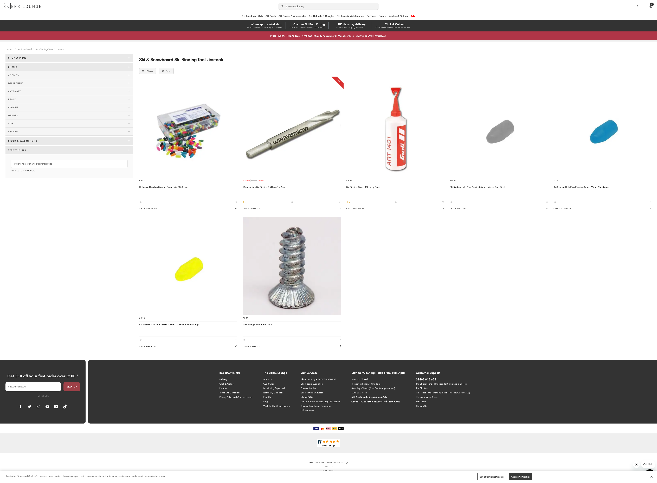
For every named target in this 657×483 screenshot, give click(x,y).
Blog (265, 401)
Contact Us (421, 405)
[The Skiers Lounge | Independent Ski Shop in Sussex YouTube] (47, 406)
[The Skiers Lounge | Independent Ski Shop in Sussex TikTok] (65, 406)
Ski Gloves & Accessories (292, 16)
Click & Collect (226, 383)
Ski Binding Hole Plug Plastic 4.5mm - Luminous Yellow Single (169, 324)
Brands (382, 16)
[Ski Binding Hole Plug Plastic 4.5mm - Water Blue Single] (602, 128)
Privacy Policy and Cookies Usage (235, 397)
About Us (267, 379)
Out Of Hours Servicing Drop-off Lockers (320, 401)
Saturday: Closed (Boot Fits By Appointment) (373, 388)
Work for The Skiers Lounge (276, 405)
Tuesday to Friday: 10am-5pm (366, 383)
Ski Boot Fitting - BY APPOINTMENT (318, 379)
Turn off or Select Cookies (491, 476)
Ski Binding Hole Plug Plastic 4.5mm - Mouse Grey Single (478, 187)
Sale (412, 16)
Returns (223, 388)
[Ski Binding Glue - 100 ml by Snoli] (395, 128)
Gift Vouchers (307, 410)
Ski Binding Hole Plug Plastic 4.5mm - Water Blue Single (581, 187)
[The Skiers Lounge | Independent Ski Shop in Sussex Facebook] (20, 406)
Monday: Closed (359, 379)
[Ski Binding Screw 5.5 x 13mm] (292, 266)
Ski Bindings (249, 16)
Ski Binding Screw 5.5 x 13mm (257, 324)
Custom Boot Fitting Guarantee (316, 405)
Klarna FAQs (307, 397)
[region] (328, 477)
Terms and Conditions (229, 392)
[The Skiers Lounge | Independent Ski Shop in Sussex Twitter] (29, 406)
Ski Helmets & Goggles (321, 16)
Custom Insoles (308, 388)
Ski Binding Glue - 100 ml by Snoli (362, 187)
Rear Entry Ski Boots (273, 392)
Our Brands (268, 383)
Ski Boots (271, 16)
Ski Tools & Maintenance (350, 16)
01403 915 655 (426, 379)
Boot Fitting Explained (274, 388)
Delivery (223, 379)
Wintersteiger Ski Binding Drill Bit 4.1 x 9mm (264, 187)
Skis (260, 16)
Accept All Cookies (520, 476)
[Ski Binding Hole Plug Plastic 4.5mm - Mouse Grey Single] (499, 128)
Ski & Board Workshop (312, 383)
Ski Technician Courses (312, 392)
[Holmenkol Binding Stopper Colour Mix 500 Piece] (188, 128)
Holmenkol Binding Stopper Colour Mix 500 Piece (163, 187)
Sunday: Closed (359, 392)
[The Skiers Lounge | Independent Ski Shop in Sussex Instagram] (38, 406)
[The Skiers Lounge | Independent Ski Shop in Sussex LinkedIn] (56, 406)
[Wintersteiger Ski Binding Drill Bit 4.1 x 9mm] (292, 128)
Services (371, 16)
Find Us (267, 397)
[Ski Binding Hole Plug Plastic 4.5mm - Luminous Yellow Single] (188, 266)
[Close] (651, 476)
